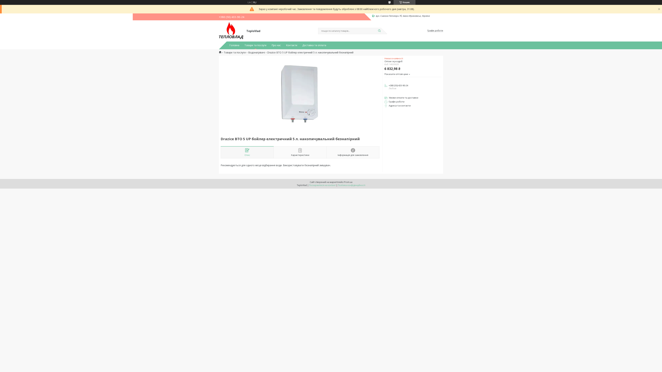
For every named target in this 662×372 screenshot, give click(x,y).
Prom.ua (348, 182)
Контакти (291, 45)
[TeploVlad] (231, 30)
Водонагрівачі (256, 52)
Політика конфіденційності (351, 185)
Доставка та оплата (314, 45)
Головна (234, 45)
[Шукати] (379, 31)
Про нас (276, 45)
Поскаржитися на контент (322, 185)
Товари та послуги (255, 45)
